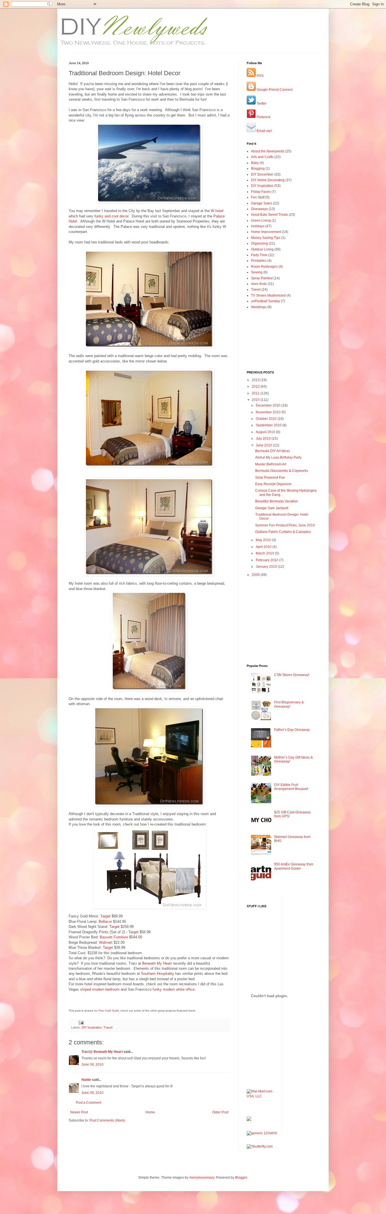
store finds (259, 284)
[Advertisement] (102, 1139)
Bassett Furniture (114, 937)
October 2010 (266, 419)
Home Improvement (266, 232)
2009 (256, 575)
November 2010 (268, 412)
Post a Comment (88, 1103)
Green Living (261, 221)
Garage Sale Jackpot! (271, 508)
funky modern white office (174, 989)
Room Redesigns (264, 267)
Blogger (241, 1178)
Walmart (105, 942)
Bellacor (105, 921)
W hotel (217, 211)
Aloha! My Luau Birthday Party (278, 457)
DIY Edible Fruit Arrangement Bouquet (291, 787)
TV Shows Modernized (268, 295)
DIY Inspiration (92, 1027)
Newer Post (79, 1112)
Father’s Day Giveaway (292, 730)
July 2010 (264, 438)
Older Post (220, 1112)
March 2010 (265, 553)
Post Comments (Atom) (107, 1120)
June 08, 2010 (92, 1064)
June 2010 (264, 445)
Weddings (258, 307)
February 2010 (267, 560)
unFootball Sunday (265, 301)
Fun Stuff (257, 197)
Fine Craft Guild (108, 1010)
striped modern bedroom (100, 989)
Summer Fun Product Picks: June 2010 (285, 525)
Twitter (261, 103)
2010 (256, 400)
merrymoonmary (201, 1178)
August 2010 (266, 432)
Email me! (264, 131)
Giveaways (259, 209)
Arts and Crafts (262, 157)
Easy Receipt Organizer (273, 484)
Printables (258, 261)
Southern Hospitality (157, 973)
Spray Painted (262, 278)
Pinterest (263, 117)
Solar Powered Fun (270, 477)
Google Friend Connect (274, 90)
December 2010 (268, 405)
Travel (107, 1027)
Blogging (258, 168)
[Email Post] (80, 1022)
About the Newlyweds (267, 151)
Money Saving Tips (265, 238)
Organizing (259, 243)
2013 (256, 380)
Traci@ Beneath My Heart (102, 1052)
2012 (256, 386)
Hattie (86, 1080)
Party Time (259, 255)
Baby (255, 163)
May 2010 (264, 540)
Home (150, 1112)
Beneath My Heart (157, 963)
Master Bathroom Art (270, 464)
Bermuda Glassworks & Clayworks (281, 471)
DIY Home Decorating (268, 180)
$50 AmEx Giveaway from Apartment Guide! (293, 866)
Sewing (257, 272)
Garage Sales (261, 203)
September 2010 (269, 425)
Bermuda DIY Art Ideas (272, 451)
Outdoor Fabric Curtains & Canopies (283, 532)
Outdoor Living (262, 249)
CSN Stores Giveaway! (291, 675)
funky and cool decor (111, 216)
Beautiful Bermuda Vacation (276, 501)
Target (105, 916)
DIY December (262, 174)
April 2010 (264, 547)
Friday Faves (261, 192)
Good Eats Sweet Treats (269, 215)
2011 (256, 393)
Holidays (257, 226)
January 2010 (267, 567)
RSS (260, 76)
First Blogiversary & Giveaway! (289, 704)
